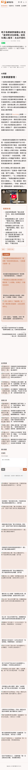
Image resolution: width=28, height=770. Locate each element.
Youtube (15, 114)
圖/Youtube (20, 67)
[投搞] (21, 2)
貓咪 (3, 249)
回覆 (25, 469)
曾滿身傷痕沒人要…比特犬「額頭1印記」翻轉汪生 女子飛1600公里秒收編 (14, 221)
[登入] (23, 2)
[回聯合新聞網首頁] (3, 2)
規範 (3, 469)
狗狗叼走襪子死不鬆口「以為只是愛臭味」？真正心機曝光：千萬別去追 (14, 241)
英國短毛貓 (10, 249)
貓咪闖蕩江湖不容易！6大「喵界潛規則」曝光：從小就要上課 (14, 228)
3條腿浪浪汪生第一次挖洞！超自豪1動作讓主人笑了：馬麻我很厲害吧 (14, 234)
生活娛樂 (23, 6)
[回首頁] (7, 2)
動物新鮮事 (4, 6)
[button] (19, 2)
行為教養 (17, 6)
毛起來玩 (11, 6)
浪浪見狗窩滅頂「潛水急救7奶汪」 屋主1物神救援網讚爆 (15, 214)
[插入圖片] (21, 469)
